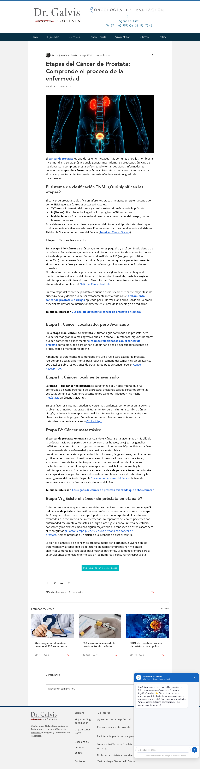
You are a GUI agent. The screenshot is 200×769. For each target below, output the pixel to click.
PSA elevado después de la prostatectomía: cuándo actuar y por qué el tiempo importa (98, 644)
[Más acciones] (152, 55)
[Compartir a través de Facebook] (47, 583)
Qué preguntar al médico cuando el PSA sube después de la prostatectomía (52, 644)
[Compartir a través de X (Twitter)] (54, 583)
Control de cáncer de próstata (113, 727)
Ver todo (165, 608)
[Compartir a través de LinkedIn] (61, 583)
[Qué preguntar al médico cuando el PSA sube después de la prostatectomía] (52, 626)
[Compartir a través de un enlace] (68, 583)
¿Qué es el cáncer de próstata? (114, 719)
